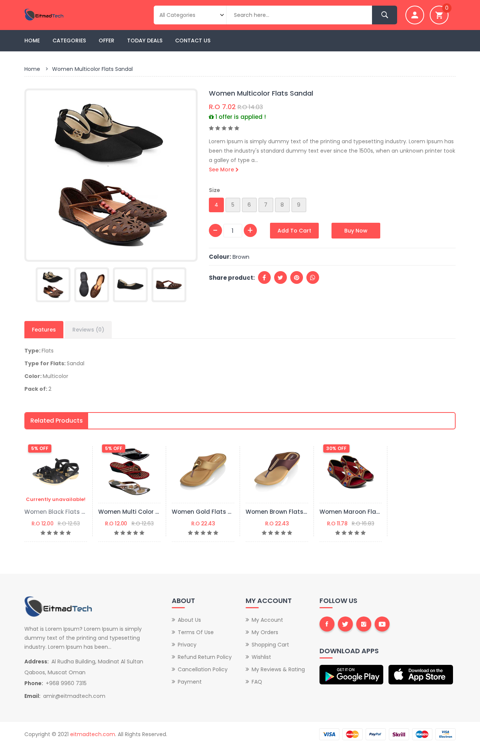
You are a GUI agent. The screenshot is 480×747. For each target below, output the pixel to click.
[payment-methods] (387, 734)
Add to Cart (294, 230)
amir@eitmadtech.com (74, 696)
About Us (189, 620)
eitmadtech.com (92, 734)
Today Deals (144, 40)
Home (32, 40)
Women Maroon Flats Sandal (362, 512)
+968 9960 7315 (66, 683)
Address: (36, 661)
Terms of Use (196, 632)
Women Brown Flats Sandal (286, 512)
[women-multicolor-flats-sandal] (111, 174)
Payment (190, 682)
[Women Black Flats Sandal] (55, 472)
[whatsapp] (312, 277)
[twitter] (280, 277)
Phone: (33, 683)
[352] (130, 284)
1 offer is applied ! (240, 117)
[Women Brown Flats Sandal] (277, 472)
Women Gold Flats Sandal (210, 512)
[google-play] (352, 674)
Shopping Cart (270, 644)
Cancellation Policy (203, 669)
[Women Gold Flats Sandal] (203, 472)
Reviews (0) (88, 329)
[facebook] (264, 277)
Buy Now (356, 230)
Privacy (187, 644)
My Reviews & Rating (278, 669)
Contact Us (192, 40)
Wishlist (261, 657)
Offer (106, 40)
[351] (91, 284)
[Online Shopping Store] (74, 15)
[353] (169, 284)
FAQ (257, 682)
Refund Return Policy (205, 657)
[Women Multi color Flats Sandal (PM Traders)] (129, 472)
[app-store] (421, 674)
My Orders (265, 632)
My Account (267, 620)
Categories (69, 40)
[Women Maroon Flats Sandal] (351, 472)
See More (222, 169)
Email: (32, 696)
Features (44, 329)
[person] (414, 15)
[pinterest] (296, 277)
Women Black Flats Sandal (63, 512)
